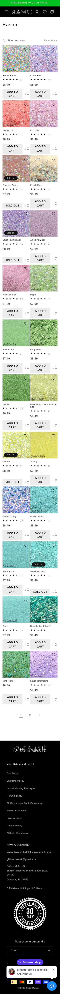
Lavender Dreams (39, 681)
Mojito (33, 295)
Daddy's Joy (8, 130)
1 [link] (21, 715)
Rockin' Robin (37, 516)
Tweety (33, 462)
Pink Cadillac (9, 295)
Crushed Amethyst (11, 240)
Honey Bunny (9, 75)
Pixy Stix (34, 130)
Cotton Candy (9, 516)
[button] (6, 11)
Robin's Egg (8, 571)
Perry (5, 626)
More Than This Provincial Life (43, 405)
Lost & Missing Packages (21, 788)
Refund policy (14, 795)
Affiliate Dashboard (17, 833)
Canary (6, 462)
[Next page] (39, 715)
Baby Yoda (35, 349)
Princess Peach (10, 185)
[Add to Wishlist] (26, 49)
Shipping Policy (15, 780)
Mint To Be (7, 681)
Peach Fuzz (36, 185)
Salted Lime (8, 349)
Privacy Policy (14, 818)
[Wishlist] (44, 11)
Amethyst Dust (37, 240)
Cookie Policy (14, 825)
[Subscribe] (49, 950)
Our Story (12, 773)
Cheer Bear (36, 75)
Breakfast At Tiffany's (40, 626)
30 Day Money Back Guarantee (24, 803)
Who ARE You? (37, 571)
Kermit (5, 404)
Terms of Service (16, 810)
